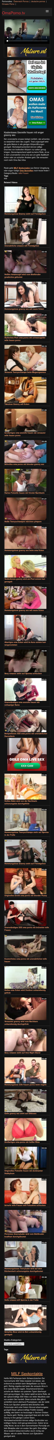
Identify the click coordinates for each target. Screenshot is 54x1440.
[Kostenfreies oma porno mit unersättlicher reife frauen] (27, 944)
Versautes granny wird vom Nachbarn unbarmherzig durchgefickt (21, 1022)
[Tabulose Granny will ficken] (27, 388)
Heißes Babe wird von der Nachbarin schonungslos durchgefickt (20, 802)
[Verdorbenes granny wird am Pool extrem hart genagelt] (27, 565)
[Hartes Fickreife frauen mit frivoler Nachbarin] (27, 479)
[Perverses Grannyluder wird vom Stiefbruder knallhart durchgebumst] (27, 1220)
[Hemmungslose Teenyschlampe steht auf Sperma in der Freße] (27, 818)
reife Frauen (23, 173)
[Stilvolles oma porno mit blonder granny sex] (27, 450)
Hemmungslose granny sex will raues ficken (24, 309)
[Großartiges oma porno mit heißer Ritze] (27, 1128)
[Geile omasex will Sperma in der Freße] (27, 1285)
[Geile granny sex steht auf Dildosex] (27, 1099)
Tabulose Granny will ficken (16, 404)
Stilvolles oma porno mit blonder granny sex (24, 464)
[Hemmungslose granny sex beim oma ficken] (27, 536)
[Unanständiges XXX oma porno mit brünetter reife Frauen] (27, 912)
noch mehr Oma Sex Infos (15, 160)
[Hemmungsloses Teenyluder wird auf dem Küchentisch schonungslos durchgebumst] (27, 1253)
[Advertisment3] (27, 754)
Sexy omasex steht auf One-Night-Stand (22, 1052)
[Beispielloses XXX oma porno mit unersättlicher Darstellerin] (27, 719)
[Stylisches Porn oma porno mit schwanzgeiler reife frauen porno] (27, 323)
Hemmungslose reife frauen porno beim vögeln (25, 1084)
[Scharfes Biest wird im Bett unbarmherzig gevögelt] (27, 1316)
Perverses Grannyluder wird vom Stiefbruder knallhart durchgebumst (24, 1235)
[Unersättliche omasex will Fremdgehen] (27, 230)
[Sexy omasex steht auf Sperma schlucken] (27, 659)
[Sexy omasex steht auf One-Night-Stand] (27, 1038)
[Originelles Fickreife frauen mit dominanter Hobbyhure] (27, 1156)
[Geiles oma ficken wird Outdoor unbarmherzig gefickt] (27, 976)
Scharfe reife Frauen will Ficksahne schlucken (25, 1205)
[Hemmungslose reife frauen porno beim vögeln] (27, 1069)
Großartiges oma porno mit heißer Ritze (22, 1142)
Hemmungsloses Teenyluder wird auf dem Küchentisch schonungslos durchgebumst (23, 1269)
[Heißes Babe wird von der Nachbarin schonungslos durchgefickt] (27, 785)
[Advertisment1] (27, 76)
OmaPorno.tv (13, 13)
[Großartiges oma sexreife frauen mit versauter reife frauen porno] (27, 418)
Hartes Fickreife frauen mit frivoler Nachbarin (24, 492)
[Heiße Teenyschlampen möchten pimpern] (27, 507)
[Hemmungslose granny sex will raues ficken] (27, 293)
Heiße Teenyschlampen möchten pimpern (23, 521)
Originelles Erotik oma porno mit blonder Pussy (25, 895)
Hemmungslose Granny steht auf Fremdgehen (25, 213)
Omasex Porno (8, 4)
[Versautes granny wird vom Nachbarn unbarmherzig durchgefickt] (27, 1007)
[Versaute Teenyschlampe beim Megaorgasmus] (27, 357)
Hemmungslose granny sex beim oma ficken (24, 550)
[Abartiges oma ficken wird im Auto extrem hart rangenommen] (27, 627)
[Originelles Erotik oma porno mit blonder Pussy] (27, 880)
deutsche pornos (38, 1)
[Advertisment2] (27, 112)
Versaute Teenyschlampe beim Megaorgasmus (25, 372)
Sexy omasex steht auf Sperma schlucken (23, 673)
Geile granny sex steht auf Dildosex (20, 1113)
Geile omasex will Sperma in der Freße (21, 1300)
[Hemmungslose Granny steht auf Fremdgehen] (27, 198)
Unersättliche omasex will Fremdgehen (21, 245)
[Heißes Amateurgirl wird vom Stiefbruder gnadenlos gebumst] (27, 260)
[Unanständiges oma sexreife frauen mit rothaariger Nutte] (27, 688)
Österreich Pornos (21, 1)
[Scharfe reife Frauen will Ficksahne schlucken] (27, 1190)
